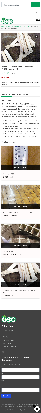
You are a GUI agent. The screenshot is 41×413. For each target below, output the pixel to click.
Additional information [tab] (20, 94)
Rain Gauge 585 (8, 174)
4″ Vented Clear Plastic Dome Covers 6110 (17, 213)
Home (2, 26)
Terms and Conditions (9, 346)
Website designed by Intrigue (9, 404)
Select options (21, 167)
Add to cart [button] (21, 284)
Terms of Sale (7, 334)
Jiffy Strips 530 (8, 251)
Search (35, 5)
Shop (6, 26)
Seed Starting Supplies (13, 26)
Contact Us (27, 406)
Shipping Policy (27, 401)
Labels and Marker (25, 26)
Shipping (5, 337)
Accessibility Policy (8, 340)
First (2, 373)
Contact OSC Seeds (9, 330)
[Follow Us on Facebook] (2, 351)
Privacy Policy (7, 343)
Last (2, 380)
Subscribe (6, 396)
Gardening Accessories (15, 82)
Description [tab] (6, 94)
